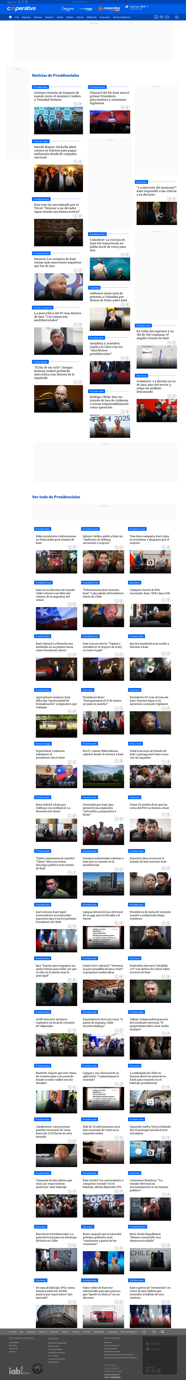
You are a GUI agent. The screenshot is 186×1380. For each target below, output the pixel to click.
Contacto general (110, 1348)
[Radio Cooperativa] (109, 9)
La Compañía (14, 1342)
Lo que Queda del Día (56, 1359)
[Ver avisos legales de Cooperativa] (156, 19)
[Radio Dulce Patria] (67, 8)
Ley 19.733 (13, 1348)
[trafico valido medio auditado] (37, 1373)
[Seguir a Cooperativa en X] (22, 2)
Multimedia (92, 17)
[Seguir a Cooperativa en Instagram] (26, 2)
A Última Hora (53, 1362)
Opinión (69, 17)
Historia (12, 1351)
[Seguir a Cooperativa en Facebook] (19, 2)
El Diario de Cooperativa (57, 1343)
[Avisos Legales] (144, 1332)
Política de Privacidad (112, 1351)
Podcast (80, 17)
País (17, 17)
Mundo (60, 17)
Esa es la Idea (53, 1356)
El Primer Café (53, 1346)
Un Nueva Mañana (55, 1349)
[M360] (154, 1332)
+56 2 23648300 (112, 1377)
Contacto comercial (111, 1345)
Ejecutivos (13, 1345)
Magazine (26, 17)
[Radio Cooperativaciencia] (86, 8)
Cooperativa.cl (110, 1365)
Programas (105, 17)
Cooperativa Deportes (56, 1352)
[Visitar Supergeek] (167, 19)
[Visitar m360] (162, 19)
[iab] (19, 1377)
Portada (12, 1332)
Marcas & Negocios (121, 17)
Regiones (49, 17)
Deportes (38, 17)
